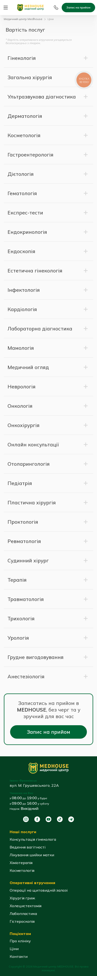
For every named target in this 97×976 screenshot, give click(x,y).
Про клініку (20, 941)
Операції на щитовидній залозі (39, 890)
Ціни (14, 948)
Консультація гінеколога (33, 839)
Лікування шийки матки (32, 854)
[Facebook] (37, 819)
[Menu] (5, 7)
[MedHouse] (30, 7)
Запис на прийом (78, 7)
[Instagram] (26, 819)
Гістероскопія (22, 921)
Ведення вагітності (27, 847)
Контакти (19, 956)
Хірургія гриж (22, 898)
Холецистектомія (25, 905)
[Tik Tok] (60, 819)
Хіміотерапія (21, 862)
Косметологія (22, 870)
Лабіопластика (23, 913)
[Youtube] (48, 819)
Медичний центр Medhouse (23, 19)
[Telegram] (71, 819)
